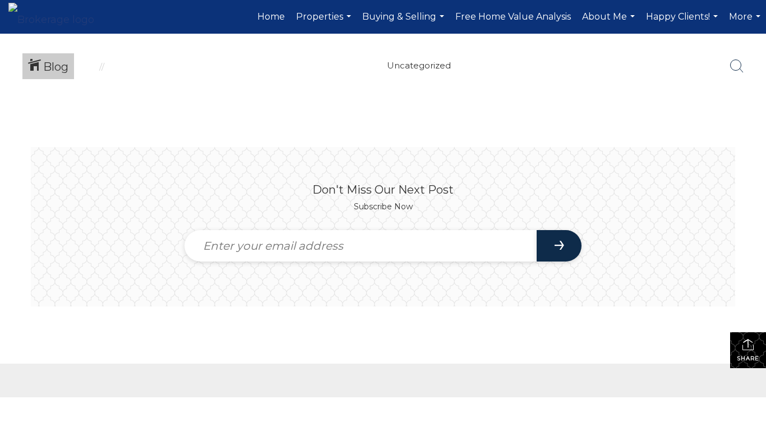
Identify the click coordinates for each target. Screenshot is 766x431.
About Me (610, 22)
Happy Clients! (683, 22)
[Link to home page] (56, 17)
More (746, 22)
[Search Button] (737, 66)
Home (271, 16)
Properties (325, 22)
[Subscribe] (559, 246)
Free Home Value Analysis (513, 16)
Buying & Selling (404, 22)
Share (748, 358)
